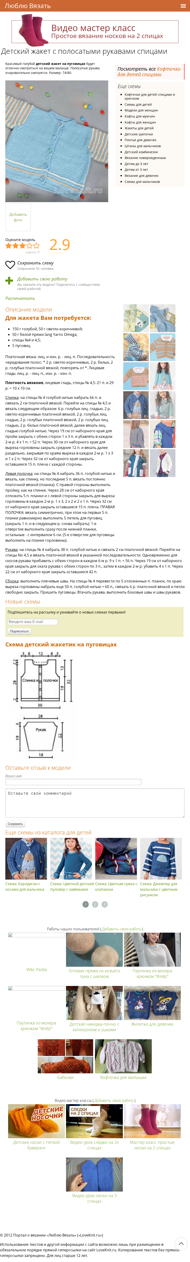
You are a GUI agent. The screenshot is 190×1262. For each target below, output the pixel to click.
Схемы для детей (138, 104)
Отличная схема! (36, 245)
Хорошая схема (29, 245)
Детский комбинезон (141, 152)
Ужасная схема (8, 245)
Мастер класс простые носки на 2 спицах (152, 1145)
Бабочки (65, 1077)
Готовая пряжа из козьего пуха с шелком (94, 973)
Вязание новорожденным (145, 158)
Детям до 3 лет (136, 164)
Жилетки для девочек (152, 1024)
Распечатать (20, 298)
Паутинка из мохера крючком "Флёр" (152, 973)
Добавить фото (18, 217)
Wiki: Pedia (36, 969)
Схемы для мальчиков (142, 181)
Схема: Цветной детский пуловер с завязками (72, 886)
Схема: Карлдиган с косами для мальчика (24, 886)
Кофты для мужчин (140, 116)
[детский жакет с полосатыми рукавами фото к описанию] (56, 141)
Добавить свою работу (42, 279)
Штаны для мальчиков (143, 146)
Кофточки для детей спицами (148, 72)
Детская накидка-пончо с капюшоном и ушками (94, 1026)
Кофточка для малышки (123, 1077)
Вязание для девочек (141, 175)
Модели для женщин (141, 110)
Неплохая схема (15, 245)
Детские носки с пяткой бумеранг (36, 1145)
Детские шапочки (139, 134)
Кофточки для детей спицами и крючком (150, 96)
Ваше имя (13, 776)
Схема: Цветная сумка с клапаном (116, 886)
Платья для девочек (140, 140)
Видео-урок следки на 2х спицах (94, 1145)
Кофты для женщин (140, 122)
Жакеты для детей (139, 128)
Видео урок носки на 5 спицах (94, 1198)
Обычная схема (22, 245)
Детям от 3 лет (136, 169)
